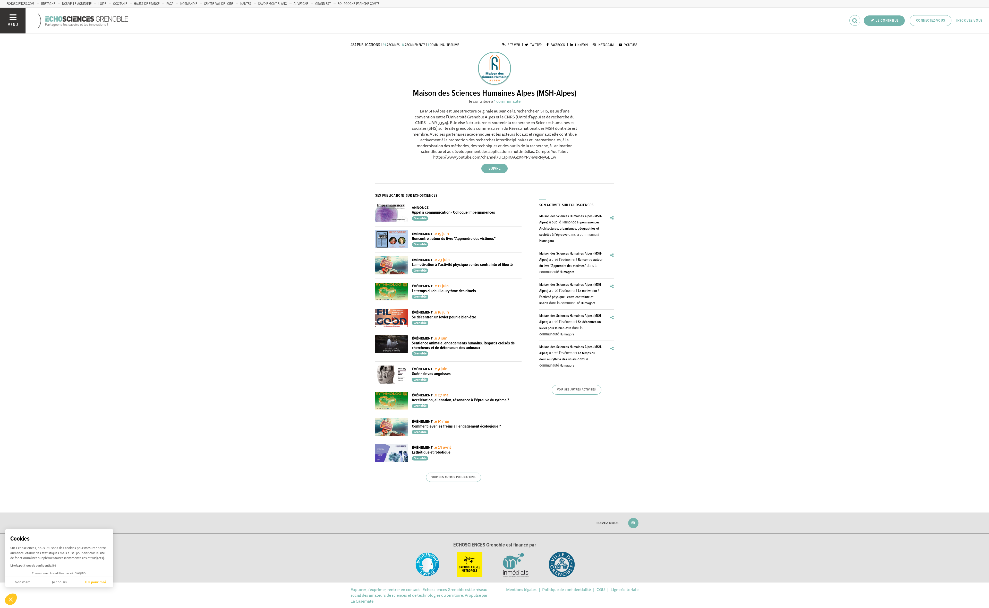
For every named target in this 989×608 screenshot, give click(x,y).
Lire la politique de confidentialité (33, 565)
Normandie (188, 4)
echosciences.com (20, 4)
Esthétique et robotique (431, 452)
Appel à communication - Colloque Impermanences (453, 212)
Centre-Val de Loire (218, 4)
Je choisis (59, 582)
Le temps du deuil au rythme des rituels (444, 291)
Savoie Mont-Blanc (272, 4)
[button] (11, 599)
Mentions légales (521, 589)
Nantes (245, 4)
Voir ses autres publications (453, 477)
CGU (600, 589)
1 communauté (507, 101)
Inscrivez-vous (969, 20)
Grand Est (323, 4)
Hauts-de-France (146, 4)
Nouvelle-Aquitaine (76, 4)
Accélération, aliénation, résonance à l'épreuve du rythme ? (460, 400)
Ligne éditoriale (624, 589)
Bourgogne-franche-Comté (358, 4)
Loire (102, 4)
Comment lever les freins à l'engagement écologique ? (456, 426)
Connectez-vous (930, 20)
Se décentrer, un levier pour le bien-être (444, 317)
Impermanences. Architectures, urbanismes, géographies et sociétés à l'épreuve (569, 228)
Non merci (23, 582)
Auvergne (301, 4)
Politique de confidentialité (566, 589)
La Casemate (362, 601)
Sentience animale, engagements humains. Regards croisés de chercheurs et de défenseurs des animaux (463, 346)
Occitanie (120, 4)
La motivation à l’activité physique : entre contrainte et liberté (462, 264)
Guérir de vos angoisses (431, 374)
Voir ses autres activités (576, 390)
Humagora (546, 241)
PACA (169, 4)
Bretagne (48, 4)
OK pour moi (95, 582)
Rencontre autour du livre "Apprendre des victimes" (454, 238)
